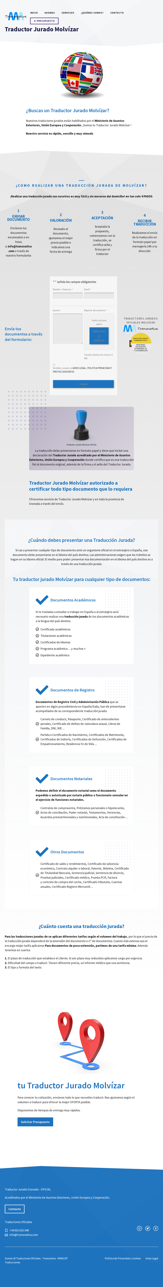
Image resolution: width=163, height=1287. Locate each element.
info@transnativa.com (23, 1235)
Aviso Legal (152, 1258)
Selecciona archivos (99, 335)
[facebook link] (155, 1228)
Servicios (68, 12)
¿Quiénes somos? (92, 12)
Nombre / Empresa (62, 289)
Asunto (56, 310)
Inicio (34, 12)
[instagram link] (139, 1228)
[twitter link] (147, 1228)
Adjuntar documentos (95, 310)
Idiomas (50, 12)
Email (87, 289)
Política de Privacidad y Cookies (123, 1258)
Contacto (117, 12)
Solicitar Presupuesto (35, 1122)
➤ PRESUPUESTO (44, 20)
